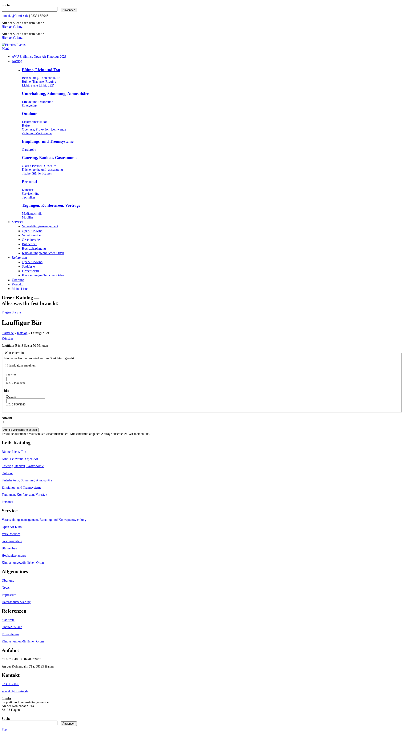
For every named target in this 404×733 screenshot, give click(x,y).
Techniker (28, 197)
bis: (6, 390)
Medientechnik (32, 213)
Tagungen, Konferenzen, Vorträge (51, 205)
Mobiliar (27, 217)
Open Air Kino (12, 527)
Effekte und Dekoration (37, 102)
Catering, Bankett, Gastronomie (49, 157)
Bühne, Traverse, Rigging (39, 81)
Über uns (18, 280)
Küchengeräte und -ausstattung (42, 169)
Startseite (8, 333)
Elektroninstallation (35, 122)
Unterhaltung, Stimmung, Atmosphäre (55, 93)
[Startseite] (13, 45)
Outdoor (29, 113)
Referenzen (19, 257)
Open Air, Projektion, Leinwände (44, 129)
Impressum (9, 595)
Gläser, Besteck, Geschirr (39, 166)
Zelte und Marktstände (37, 133)
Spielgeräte (29, 105)
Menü (5, 48)
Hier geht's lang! (13, 26)
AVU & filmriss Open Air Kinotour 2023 (39, 56)
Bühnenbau (29, 244)
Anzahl (7, 418)
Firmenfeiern (30, 271)
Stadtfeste (28, 266)
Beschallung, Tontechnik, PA (41, 78)
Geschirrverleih (32, 239)
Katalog (17, 61)
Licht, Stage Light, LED (38, 85)
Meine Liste (20, 289)
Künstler (27, 190)
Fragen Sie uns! (12, 312)
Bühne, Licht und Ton (41, 70)
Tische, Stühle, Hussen (37, 173)
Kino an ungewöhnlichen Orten (43, 253)
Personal (29, 181)
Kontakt (17, 284)
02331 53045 (10, 684)
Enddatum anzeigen (22, 365)
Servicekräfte (30, 193)
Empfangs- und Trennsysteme (47, 141)
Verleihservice (31, 235)
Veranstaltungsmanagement (40, 226)
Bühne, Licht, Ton (14, 451)
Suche (6, 5)
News (5, 587)
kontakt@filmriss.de (15, 15)
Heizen (26, 125)
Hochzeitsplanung (34, 248)
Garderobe (29, 149)
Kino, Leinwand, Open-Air (20, 459)
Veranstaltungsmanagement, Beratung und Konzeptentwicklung (44, 519)
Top (4, 729)
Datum (11, 375)
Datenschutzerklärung (16, 602)
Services (17, 222)
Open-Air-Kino (32, 231)
